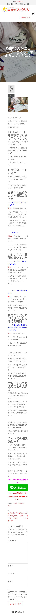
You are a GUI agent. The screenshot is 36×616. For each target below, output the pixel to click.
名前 (10, 566)
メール (11, 573)
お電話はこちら (25, 17)
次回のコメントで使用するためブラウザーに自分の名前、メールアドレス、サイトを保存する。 (17, 595)
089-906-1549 (19, 2)
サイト (10, 581)
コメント (12, 540)
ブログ (15, 503)
